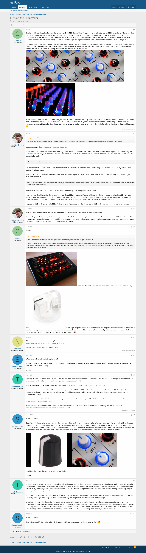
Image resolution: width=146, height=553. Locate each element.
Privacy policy (118, 547)
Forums (22, 7)
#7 (134, 375)
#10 (134, 514)
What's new (32, 7)
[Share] (131, 29)
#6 (134, 355)
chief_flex (14, 21)
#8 (134, 415)
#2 (134, 133)
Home (14, 7)
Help (125, 547)
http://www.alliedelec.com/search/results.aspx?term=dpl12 (48, 408)
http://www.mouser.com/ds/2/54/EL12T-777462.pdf (86, 385)
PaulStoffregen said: (33, 236)
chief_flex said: (32, 138)
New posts (13, 11)
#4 (134, 227)
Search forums (23, 11)
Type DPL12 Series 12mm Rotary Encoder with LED (45, 343)
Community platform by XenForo (73, 551)
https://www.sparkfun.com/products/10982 (65, 381)
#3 (134, 209)
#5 (134, 337)
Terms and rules (107, 547)
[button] (38, 7)
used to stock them (39, 347)
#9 (134, 480)
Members (45, 7)
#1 (134, 29)
